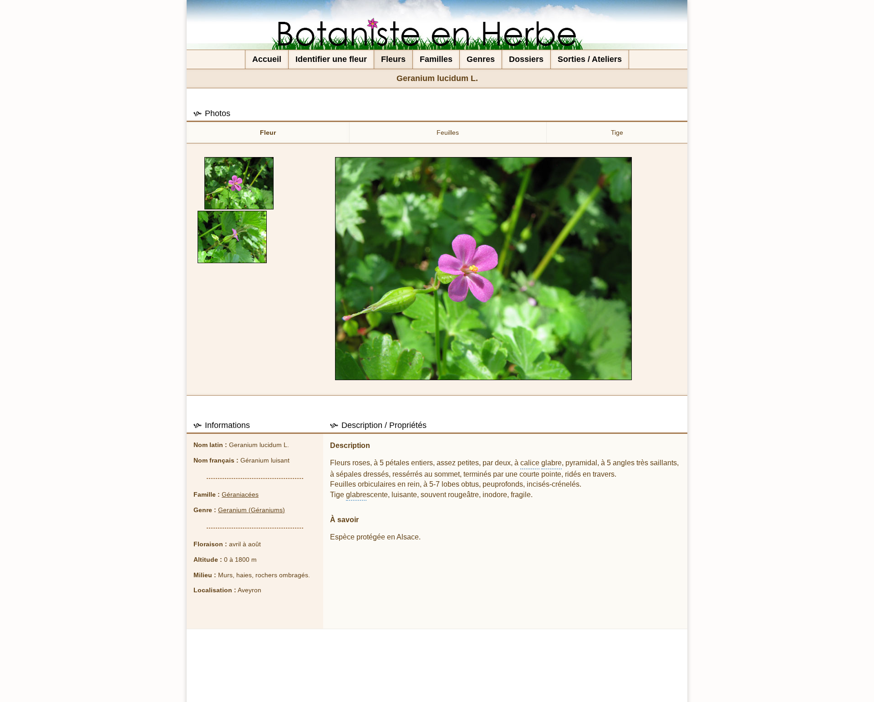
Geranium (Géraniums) (251, 510)
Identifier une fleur (331, 59)
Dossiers (526, 59)
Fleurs (393, 59)
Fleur (268, 132)
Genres (481, 59)
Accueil (266, 59)
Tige (617, 132)
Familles (436, 59)
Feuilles (448, 132)
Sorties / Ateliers (590, 59)
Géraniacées (240, 494)
